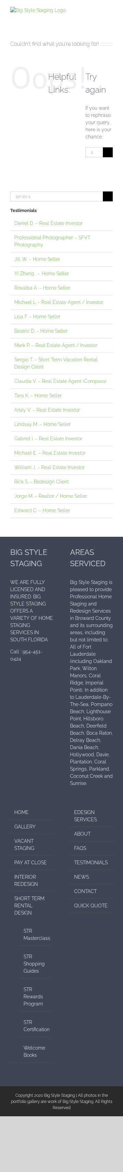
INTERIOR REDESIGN (26, 880)
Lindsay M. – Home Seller (42, 424)
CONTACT (85, 891)
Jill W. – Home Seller (37, 259)
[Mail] (21, 683)
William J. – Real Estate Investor (49, 467)
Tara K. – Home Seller (38, 395)
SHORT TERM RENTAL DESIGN (29, 906)
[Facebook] (12, 683)
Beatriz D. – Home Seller (41, 331)
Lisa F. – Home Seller (37, 316)
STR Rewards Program (33, 997)
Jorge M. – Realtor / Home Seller (50, 496)
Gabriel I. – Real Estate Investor (48, 438)
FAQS (80, 848)
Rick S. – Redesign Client (41, 481)
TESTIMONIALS (91, 862)
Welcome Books (34, 1051)
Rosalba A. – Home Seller (42, 288)
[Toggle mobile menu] (110, 10)
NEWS (81, 877)
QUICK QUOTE (91, 905)
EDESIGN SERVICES (85, 816)
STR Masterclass (35, 934)
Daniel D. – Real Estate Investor (48, 223)
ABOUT (82, 834)
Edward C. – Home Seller (42, 510)
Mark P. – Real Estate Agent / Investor (55, 345)
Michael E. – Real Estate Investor (50, 453)
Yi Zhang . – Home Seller (41, 273)
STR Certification (35, 1026)
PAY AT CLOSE (30, 862)
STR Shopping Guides (34, 964)
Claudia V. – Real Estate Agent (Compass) (60, 381)
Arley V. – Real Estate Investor (47, 410)
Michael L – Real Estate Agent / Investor (58, 302)
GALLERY (25, 826)
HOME (21, 812)
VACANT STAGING (24, 844)
